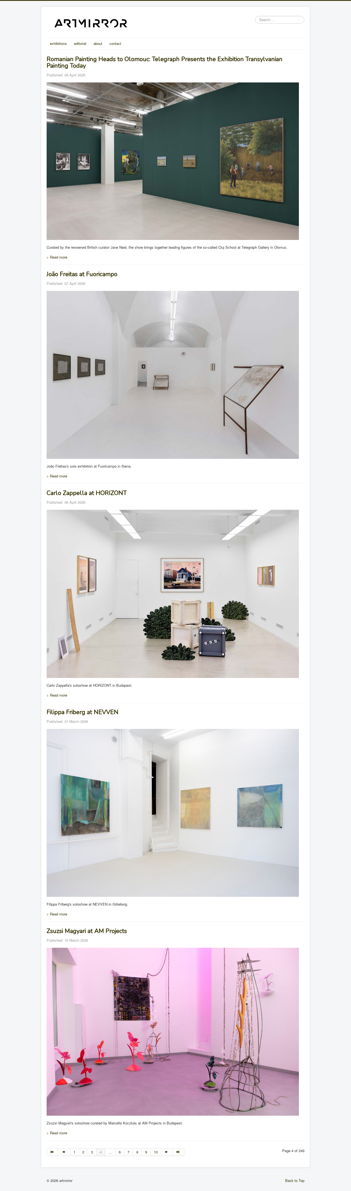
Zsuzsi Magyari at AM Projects (87, 931)
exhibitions (58, 43)
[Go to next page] (167, 1152)
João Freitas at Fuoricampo (82, 274)
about (98, 43)
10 (156, 1152)
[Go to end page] (178, 1152)
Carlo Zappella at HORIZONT (87, 493)
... (110, 1152)
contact (115, 43)
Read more (57, 257)
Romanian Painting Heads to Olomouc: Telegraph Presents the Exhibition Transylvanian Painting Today (164, 62)
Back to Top (294, 1180)
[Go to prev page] (64, 1152)
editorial (80, 43)
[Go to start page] (52, 1152)
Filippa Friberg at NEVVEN (82, 712)
